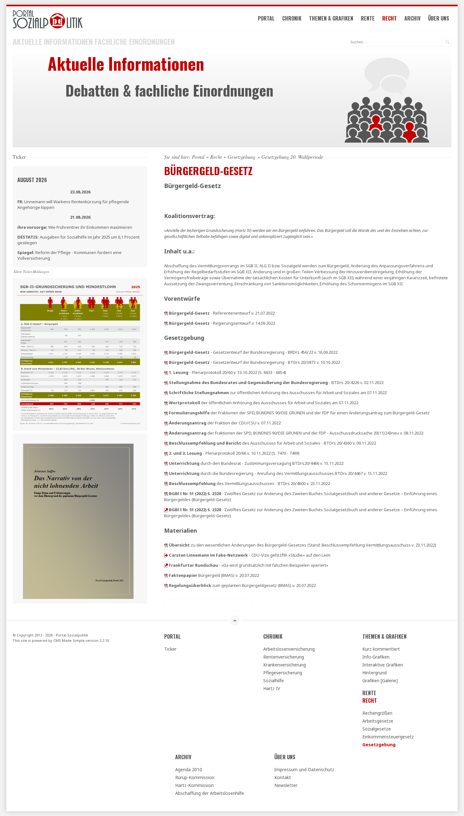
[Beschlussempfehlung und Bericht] (166, 443)
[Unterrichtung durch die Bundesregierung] (166, 473)
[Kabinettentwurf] (166, 323)
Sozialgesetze (376, 729)
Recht (389, 18)
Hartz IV (271, 688)
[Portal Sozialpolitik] (80, 19)
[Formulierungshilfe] (166, 413)
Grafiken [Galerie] (380, 680)
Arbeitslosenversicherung (289, 649)
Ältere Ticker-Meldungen (31, 271)
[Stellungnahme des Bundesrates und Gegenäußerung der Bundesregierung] (166, 382)
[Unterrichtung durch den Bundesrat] (166, 463)
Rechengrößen (377, 713)
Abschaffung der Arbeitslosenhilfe (209, 793)
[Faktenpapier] (166, 575)
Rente (368, 18)
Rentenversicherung (283, 657)
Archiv (412, 18)
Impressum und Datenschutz (304, 769)
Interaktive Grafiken (382, 665)
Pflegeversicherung (282, 673)
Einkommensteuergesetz (388, 737)
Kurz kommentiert (381, 649)
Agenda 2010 (188, 769)
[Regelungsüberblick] (166, 585)
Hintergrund (374, 673)
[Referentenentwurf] (166, 313)
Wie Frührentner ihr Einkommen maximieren (74, 227)
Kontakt (282, 777)
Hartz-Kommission (194, 785)
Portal (266, 18)
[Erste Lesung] (166, 372)
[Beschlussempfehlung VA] (166, 483)
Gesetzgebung (241, 157)
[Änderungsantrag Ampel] (166, 433)
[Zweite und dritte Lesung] (166, 453)
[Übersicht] (166, 545)
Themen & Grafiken (331, 18)
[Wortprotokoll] (166, 402)
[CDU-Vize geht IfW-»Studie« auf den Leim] (166, 555)
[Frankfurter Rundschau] (166, 565)
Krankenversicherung (284, 665)
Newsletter (285, 785)
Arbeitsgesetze (377, 721)
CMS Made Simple (69, 640)
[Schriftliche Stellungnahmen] (166, 392)
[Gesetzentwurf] (166, 352)
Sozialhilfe (273, 680)
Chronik (291, 18)
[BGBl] (166, 493)
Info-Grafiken (376, 657)
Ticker (170, 649)
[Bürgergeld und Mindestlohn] (80, 354)
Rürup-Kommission (194, 777)
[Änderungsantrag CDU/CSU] (166, 423)
